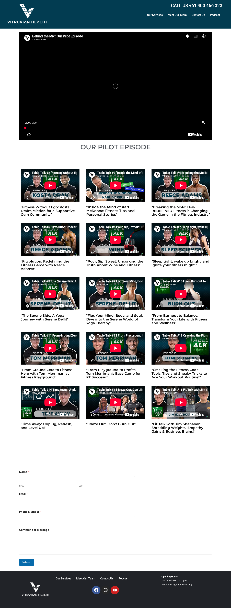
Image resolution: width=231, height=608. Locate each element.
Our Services (155, 15)
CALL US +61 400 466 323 (196, 5)
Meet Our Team (177, 15)
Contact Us (198, 15)
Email (24, 493)
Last (81, 485)
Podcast (215, 15)
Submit (26, 562)
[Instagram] (105, 590)
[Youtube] (115, 590)
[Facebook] (96, 590)
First (21, 485)
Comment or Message (34, 529)
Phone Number (30, 511)
